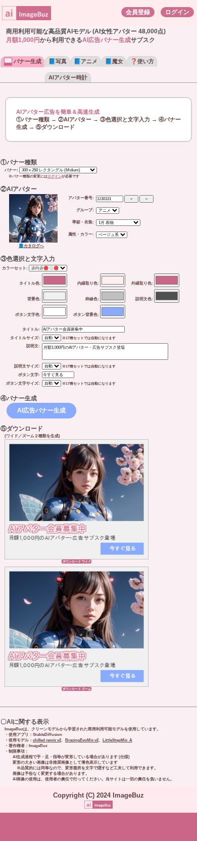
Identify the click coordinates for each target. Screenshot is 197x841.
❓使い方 (142, 61)
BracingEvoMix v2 (81, 740)
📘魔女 (114, 61)
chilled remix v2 (47, 740)
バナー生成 (26, 61)
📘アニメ (85, 61)
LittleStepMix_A (117, 740)
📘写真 (57, 61)
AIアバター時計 (67, 77)
